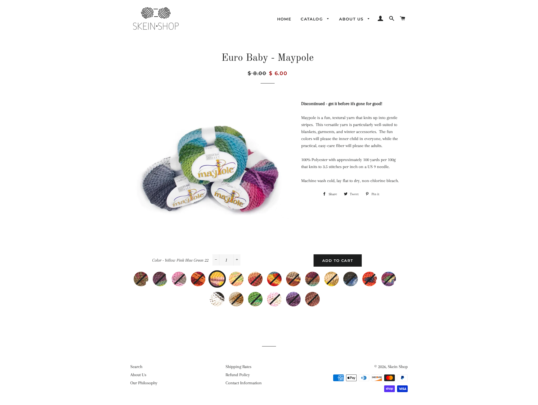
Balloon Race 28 (299, 276)
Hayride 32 (337, 276)
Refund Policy (238, 374)
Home (284, 19)
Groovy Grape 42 (299, 296)
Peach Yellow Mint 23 (242, 276)
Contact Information (244, 382)
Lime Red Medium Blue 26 (280, 276)
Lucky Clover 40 (261, 296)
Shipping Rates (238, 366)
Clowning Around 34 (375, 276)
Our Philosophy (143, 382)
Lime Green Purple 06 (166, 276)
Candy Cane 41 (280, 296)
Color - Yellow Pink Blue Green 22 (180, 260)
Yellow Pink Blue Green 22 (223, 276)
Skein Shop (398, 366)
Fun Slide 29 (318, 276)
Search (136, 366)
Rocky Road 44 (318, 296)
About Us (352, 19)
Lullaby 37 (223, 296)
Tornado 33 (356, 276)
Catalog (312, 19)
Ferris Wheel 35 (394, 276)
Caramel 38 (242, 296)
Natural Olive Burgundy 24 (261, 276)
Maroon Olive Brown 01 (147, 276)
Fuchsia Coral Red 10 (204, 276)
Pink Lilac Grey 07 (185, 276)
